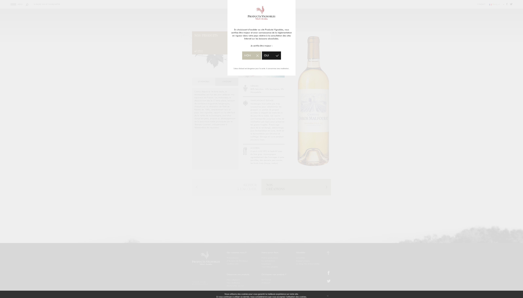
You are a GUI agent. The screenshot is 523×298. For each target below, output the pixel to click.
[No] (327, 295)
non (247, 55)
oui (266, 55)
